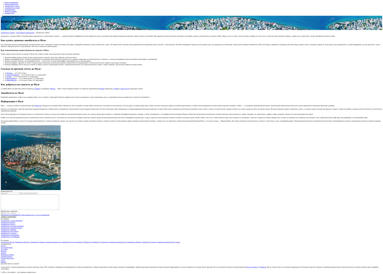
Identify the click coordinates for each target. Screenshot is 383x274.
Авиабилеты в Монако (8, 229)
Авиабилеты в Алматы (8, 233)
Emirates (102, 89)
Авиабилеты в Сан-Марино (10, 237)
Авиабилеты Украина (37, 242)
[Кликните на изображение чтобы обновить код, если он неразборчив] (25, 215)
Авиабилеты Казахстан (53, 242)
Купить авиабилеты (11, 2)
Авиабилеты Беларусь (22, 242)
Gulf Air (3, 253)
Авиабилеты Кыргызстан (118, 242)
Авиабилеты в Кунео (8, 222)
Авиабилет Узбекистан (83, 242)
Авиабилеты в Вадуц (8, 224)
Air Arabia (4, 249)
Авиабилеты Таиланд (149, 242)
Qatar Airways (125, 89)
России (248, 267)
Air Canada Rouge (7, 247)
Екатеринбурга (12, 78)
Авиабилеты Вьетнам (164, 242)
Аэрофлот (37, 89)
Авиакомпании (10, 9)
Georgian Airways (6, 256)
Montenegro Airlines (7, 255)
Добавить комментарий (9, 217)
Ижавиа (3, 262)
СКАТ (3, 260)
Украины (263, 267)
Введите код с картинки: (9, 211)
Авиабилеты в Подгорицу (10, 231)
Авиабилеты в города (12, 6)
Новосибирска (12, 80)
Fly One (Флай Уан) (7, 258)
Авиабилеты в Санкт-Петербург (12, 221)
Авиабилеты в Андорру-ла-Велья (12, 226)
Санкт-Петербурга (13, 75)
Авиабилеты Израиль (134, 242)
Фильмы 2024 (9, 13)
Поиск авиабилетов (11, 4)
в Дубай (115, 89)
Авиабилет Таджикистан (100, 242)
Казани (9, 76)
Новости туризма (11, 11)
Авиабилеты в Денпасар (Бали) (11, 228)
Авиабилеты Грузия (68, 242)
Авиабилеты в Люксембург (10, 235)
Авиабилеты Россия (7, 242)
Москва (52, 89)
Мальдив (38, 105)
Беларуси (255, 267)
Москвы (9, 73)
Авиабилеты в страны (12, 8)
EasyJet (3, 246)
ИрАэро (3, 251)
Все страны (176, 242)
